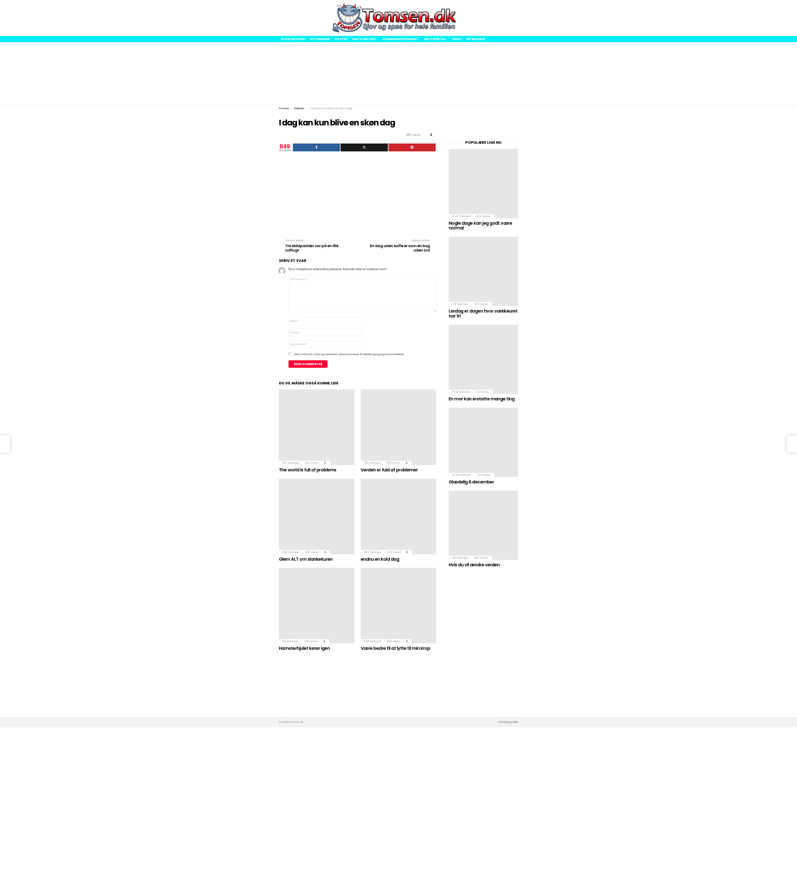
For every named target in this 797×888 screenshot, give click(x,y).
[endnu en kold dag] (398, 516)
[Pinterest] (412, 147)
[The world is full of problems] (316, 427)
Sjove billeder (293, 39)
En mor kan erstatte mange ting (482, 399)
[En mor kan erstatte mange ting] (483, 359)
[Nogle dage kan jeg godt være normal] (483, 183)
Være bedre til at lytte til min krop (395, 648)
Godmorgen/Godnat (400, 39)
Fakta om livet (364, 39)
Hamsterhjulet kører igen (304, 648)
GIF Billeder (475, 39)
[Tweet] (364, 147)
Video (456, 39)
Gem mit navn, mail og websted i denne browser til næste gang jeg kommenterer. (349, 354)
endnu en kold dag (380, 559)
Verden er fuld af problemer (389, 470)
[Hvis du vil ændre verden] (483, 525)
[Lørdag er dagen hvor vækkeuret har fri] (483, 271)
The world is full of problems (307, 470)
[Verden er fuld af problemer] (398, 427)
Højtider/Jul (435, 39)
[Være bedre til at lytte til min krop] (398, 605)
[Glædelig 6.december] (483, 442)
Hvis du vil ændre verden (474, 565)
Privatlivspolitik (508, 722)
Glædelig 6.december (471, 482)
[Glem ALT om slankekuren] (316, 516)
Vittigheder (320, 39)
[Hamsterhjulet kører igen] (316, 605)
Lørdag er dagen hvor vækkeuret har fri (483, 313)
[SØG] (514, 18)
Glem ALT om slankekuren (306, 559)
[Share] (316, 147)
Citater (340, 39)
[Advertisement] (398, 73)
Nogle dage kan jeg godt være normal (480, 225)
